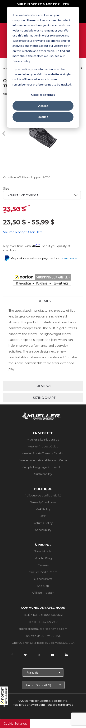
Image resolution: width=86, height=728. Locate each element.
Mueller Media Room (43, 572)
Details (44, 301)
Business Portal (43, 579)
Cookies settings (43, 94)
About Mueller (43, 551)
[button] (4, 696)
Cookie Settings (15, 723)
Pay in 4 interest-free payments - (44, 258)
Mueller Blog (43, 558)
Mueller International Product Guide (43, 460)
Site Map (43, 585)
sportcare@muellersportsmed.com (43, 628)
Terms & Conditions (43, 502)
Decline (43, 116)
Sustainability (43, 474)
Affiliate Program (43, 592)
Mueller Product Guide (43, 446)
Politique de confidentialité (43, 495)
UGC (43, 516)
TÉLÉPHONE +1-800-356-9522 (43, 614)
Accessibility (43, 530)
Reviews (44, 386)
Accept (43, 105)
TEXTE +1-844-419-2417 (43, 621)
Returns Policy (43, 523)
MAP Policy (43, 509)
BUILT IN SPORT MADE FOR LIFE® (43, 4)
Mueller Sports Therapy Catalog (43, 453)
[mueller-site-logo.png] (41, 416)
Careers (43, 565)
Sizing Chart (44, 397)
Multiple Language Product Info (43, 467)
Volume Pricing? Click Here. (23, 232)
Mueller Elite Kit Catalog (43, 439)
